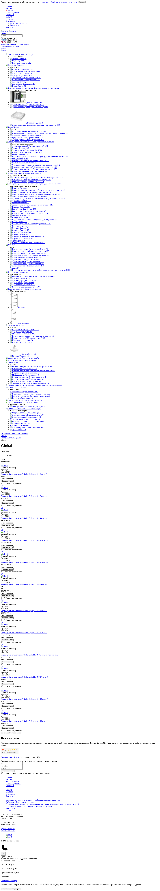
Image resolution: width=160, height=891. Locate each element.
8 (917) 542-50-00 (8, 831)
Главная (9, 6)
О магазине (10, 21)
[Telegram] (9, 835)
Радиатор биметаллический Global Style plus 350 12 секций (24, 699)
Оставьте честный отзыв (10, 757)
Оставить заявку (8, 771)
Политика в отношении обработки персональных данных (29, 806)
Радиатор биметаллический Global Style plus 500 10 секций (24, 562)
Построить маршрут (9, 881)
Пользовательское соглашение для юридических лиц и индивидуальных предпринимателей (42, 804)
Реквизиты (14, 25)
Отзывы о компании (18, 23)
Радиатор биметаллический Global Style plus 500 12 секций (24, 540)
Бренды (9, 17)
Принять (82, 2)
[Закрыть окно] (3, 854)
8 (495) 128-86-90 (8, 829)
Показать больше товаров (11, 733)
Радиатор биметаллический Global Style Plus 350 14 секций (24, 677)
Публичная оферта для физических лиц (21, 802)
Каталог (9, 8)
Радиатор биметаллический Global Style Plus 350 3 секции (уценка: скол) (30, 655)
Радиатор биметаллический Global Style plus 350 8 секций (24, 584)
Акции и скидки (12, 781)
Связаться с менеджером (11, 889)
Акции (10, 10)
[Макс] (9, 837)
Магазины (10, 15)
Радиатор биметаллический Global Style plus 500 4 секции (24, 518)
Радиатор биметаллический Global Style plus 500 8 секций (24, 474)
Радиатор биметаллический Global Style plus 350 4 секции (24, 633)
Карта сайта (10, 808)
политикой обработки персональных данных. (59, 2)
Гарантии (9, 19)
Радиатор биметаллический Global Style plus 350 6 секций (24, 611)
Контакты (9, 27)
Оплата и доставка (13, 13)
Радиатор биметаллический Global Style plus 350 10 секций (24, 721)
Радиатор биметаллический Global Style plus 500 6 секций (24, 496)
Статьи (8, 810)
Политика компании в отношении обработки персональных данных (33, 800)
